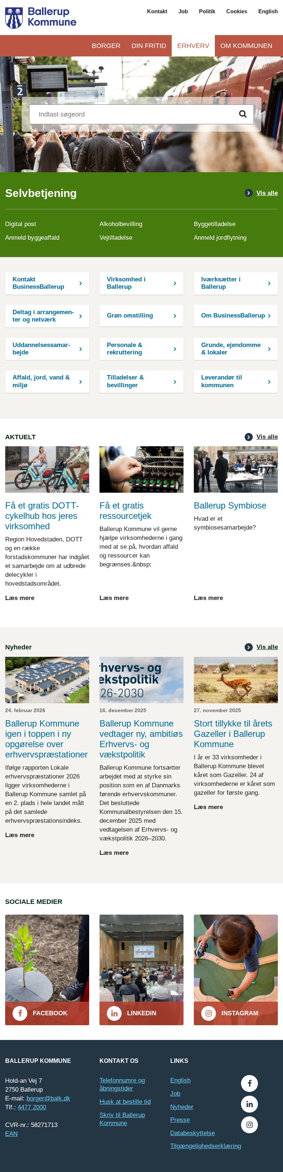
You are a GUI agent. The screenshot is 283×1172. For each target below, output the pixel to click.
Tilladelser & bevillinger (125, 381)
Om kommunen (246, 45)
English (268, 11)
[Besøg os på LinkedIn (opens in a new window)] (249, 1104)
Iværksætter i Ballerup (221, 283)
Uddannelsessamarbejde (41, 348)
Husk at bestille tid (125, 1101)
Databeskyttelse (192, 1133)
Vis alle (267, 193)
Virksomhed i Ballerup (126, 283)
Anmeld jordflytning (220, 237)
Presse (180, 1119)
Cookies (236, 11)
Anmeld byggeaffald (32, 237)
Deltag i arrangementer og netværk (43, 316)
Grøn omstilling (130, 315)
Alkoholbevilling (120, 224)
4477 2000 (32, 1107)
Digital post (20, 224)
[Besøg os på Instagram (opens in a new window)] (249, 1124)
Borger (106, 45)
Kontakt (157, 11)
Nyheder (181, 1106)
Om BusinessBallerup (233, 315)
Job (183, 11)
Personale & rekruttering (124, 348)
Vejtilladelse (115, 237)
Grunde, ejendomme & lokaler (231, 348)
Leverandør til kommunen (221, 381)
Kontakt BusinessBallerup (38, 283)
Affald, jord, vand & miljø (41, 381)
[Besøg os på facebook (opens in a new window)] (249, 1083)
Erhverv (193, 45)
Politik (207, 11)
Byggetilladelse (214, 224)
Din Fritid (149, 45)
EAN (11, 1133)
